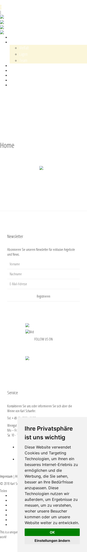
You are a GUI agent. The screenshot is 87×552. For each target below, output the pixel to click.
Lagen (23, 54)
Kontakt (14, 75)
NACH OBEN (7, 133)
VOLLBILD (5, 128)
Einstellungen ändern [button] (52, 540)
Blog (12, 70)
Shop (13, 37)
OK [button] (52, 532)
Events (13, 65)
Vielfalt (24, 48)
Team (23, 60)
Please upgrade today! (12, 546)
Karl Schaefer (17, 42)
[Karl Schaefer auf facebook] (40, 346)
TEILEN (4, 124)
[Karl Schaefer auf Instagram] (47, 346)
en (48, 11)
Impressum (6, 476)
